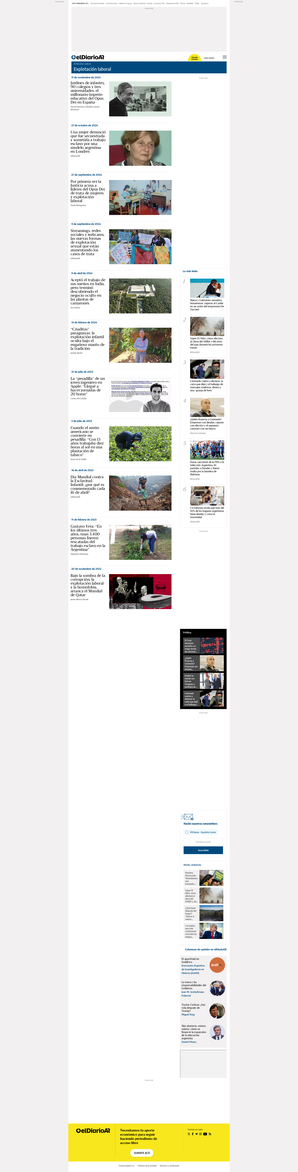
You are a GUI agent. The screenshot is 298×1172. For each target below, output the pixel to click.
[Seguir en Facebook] (193, 1134)
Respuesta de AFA (172, 3)
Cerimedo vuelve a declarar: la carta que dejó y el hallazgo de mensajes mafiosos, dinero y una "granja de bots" (206, 385)
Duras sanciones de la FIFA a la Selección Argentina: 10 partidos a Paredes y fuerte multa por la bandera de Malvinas (207, 468)
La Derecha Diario (112, 3)
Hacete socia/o (194, 58)
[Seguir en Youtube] (205, 1134)
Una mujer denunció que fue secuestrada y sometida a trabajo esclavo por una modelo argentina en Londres (88, 142)
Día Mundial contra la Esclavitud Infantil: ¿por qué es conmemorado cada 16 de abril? (88, 484)
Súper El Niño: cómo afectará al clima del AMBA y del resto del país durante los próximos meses (206, 343)
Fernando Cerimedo (97, 3)
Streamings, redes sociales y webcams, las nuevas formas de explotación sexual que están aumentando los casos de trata (88, 242)
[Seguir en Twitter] (188, 1134)
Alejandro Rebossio (79, 554)
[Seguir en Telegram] (196, 1134)
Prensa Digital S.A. (126, 1166)
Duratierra (204, 3)
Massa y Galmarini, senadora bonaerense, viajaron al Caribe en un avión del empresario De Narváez (207, 304)
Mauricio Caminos (198, 433)
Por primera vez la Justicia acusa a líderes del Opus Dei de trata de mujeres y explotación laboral (88, 191)
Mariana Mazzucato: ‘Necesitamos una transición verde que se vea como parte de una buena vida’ (191, 878)
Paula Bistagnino (78, 205)
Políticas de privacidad (147, 1166)
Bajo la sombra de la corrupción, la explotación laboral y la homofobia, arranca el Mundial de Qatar (88, 585)
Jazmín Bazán (77, 353)
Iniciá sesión (209, 58)
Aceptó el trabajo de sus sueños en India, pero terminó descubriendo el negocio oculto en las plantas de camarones (88, 291)
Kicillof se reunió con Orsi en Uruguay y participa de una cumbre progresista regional (190, 681)
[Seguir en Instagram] (200, 1134)
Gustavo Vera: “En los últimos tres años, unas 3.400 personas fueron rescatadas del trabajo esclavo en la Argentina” (88, 538)
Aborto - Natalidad (186, 3)
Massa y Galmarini (139, 3)
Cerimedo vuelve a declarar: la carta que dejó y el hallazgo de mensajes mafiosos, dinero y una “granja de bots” (191, 699)
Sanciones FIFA (159, 3)
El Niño (197, 3)
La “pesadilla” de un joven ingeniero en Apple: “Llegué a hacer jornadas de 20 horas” (88, 386)
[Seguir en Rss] (210, 1134)
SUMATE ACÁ (142, 1153)
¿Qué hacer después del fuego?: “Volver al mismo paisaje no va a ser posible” (191, 914)
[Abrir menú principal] (225, 57)
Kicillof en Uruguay (125, 3)
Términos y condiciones (169, 1166)
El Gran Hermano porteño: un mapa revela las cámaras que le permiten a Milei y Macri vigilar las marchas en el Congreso (191, 646)
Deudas (150, 3)
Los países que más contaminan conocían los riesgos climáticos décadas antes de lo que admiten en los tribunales (191, 931)
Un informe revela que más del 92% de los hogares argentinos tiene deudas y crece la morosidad (207, 512)
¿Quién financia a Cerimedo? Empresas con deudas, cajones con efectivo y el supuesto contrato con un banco (207, 424)
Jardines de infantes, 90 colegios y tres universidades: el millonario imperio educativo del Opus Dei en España (88, 92)
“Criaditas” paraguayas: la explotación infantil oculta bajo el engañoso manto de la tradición (88, 339)
